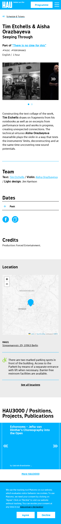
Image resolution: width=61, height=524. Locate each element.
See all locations (30, 384)
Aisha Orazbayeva (47, 177)
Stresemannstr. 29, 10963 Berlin (20, 345)
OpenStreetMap (41, 334)
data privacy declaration (31, 506)
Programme (41, 4)
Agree (25, 515)
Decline (46, 515)
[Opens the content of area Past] (4, 206)
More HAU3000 (31, 474)
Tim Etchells (17, 177)
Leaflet (32, 334)
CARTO (56, 334)
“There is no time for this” (29, 45)
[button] (31, 303)
